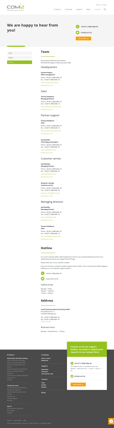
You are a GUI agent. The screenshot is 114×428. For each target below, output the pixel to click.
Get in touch (82, 38)
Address (11, 62)
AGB (24, 420)
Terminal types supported (15, 408)
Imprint (9, 420)
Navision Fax (11, 396)
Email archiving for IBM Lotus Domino (16, 366)
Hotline (11, 58)
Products (57, 9)
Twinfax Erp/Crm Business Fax (16, 392)
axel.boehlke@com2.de (48, 150)
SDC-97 (9, 406)
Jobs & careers (45, 358)
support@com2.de (52, 279)
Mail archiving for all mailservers (17, 369)
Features (9, 380)
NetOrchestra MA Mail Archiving (17, 358)
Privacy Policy (17, 420)
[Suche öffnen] (105, 9)
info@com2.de (45, 322)
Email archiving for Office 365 (16, 362)
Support (79, 9)
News (88, 9)
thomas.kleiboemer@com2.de (51, 107)
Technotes (44, 371)
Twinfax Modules (12, 398)
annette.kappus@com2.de (49, 83)
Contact (97, 9)
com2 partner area (47, 374)
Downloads (44, 369)
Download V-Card (47, 85)
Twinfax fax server (13, 385)
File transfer (11, 410)
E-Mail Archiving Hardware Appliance (15, 372)
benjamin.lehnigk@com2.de (50, 193)
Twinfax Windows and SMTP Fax (17, 388)
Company (68, 9)
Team (10, 53)
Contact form (11, 377)
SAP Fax (9, 394)
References (44, 360)
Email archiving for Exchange (16, 360)
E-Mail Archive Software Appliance (17, 375)
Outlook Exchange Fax (13, 390)
